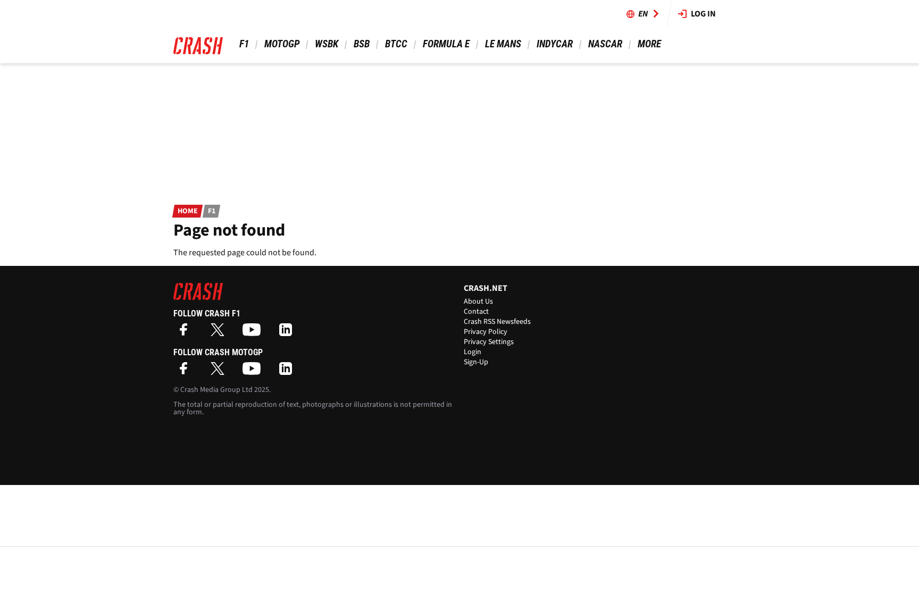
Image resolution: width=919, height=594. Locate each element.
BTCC (396, 44)
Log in (703, 14)
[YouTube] (254, 333)
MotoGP (282, 44)
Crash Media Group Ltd (216, 389)
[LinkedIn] (288, 333)
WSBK (326, 44)
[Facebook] (186, 333)
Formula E (446, 44)
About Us (478, 301)
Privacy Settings (489, 342)
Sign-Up (476, 362)
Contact (476, 311)
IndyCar (554, 44)
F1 (244, 44)
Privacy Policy (485, 332)
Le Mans (503, 44)
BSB (362, 44)
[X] (220, 333)
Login (472, 352)
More (649, 44)
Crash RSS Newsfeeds (497, 321)
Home (188, 211)
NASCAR (605, 44)
